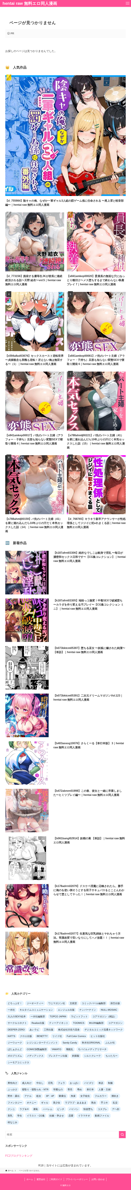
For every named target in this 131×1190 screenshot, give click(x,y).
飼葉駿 (75, 1055)
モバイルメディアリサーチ (92, 1049)
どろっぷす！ (15, 1003)
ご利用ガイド (55, 1179)
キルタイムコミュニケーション (36, 1009)
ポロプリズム (15, 1055)
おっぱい (74, 1083)
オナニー (31, 1102)
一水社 (11, 1009)
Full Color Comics (76, 1036)
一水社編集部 (38, 1016)
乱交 (115, 1102)
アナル (28, 1096)
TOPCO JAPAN (58, 1016)
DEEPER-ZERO (16, 1029)
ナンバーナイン (87, 1009)
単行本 (90, 1089)
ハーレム (47, 1109)
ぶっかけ (12, 1089)
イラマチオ (84, 1115)
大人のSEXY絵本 (17, 1016)
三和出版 (48, 1029)
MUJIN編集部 (96, 1023)
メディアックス (35, 1055)
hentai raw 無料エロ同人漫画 (30, 3)
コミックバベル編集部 (94, 1003)
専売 (70, 1089)
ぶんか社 (110, 1042)
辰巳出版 (115, 1003)
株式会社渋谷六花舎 (69, 1029)
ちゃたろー (112, 1055)
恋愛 (71, 1115)
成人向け (27, 1083)
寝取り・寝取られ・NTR (35, 1089)
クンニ (11, 1109)
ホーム (29, 1179)
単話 (100, 1083)
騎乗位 (62, 1096)
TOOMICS (78, 1023)
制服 (110, 1083)
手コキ (104, 1102)
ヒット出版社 (98, 1036)
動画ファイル (102, 1115)
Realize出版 (38, 1023)
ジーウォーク (15, 1042)
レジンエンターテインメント (42, 1042)
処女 (38, 1096)
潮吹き (115, 1096)
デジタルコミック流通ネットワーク (103, 1029)
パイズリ (89, 1083)
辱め (79, 1089)
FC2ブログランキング (18, 1155)
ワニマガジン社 (56, 1003)
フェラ (61, 1083)
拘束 (73, 1096)
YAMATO (56, 1049)
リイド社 (57, 1036)
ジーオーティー (35, 1003)
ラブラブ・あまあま (75, 1102)
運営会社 (41, 1179)
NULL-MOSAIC (109, 1009)
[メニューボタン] (127, 3)
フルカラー (101, 1096)
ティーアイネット (58, 1023)
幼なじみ (12, 1122)
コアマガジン (115, 1023)
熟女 (93, 1102)
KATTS (11, 1036)
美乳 (10, 1115)
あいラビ (34, 1029)
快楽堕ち (88, 1109)
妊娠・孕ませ (56, 1115)
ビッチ (60, 1109)
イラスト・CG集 (36, 1115)
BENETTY (42, 1036)
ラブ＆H (24, 1109)
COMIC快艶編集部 (37, 1049)
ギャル (44, 1102)
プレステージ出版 (57, 1055)
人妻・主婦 (105, 1089)
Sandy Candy (70, 1042)
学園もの (58, 1089)
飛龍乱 (69, 1049)
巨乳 (50, 1083)
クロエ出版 (26, 1036)
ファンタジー (15, 1102)
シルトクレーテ (92, 1055)
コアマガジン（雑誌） (104, 1016)
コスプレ (102, 1109)
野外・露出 (14, 1096)
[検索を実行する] (122, 1134)
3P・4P (50, 1096)
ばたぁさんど (15, 1049)
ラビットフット (79, 1016)
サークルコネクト (17, 1023)
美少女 (56, 1102)
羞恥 (35, 1109)
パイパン (74, 1109)
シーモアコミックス (18, 1062)
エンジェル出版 (66, 1009)
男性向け (12, 1083)
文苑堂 (73, 1003)
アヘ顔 (115, 1109)
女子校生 (85, 1096)
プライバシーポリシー (77, 1179)
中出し (39, 1083)
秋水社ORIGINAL (91, 1042)
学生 (19, 1115)
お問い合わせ (98, 1179)
